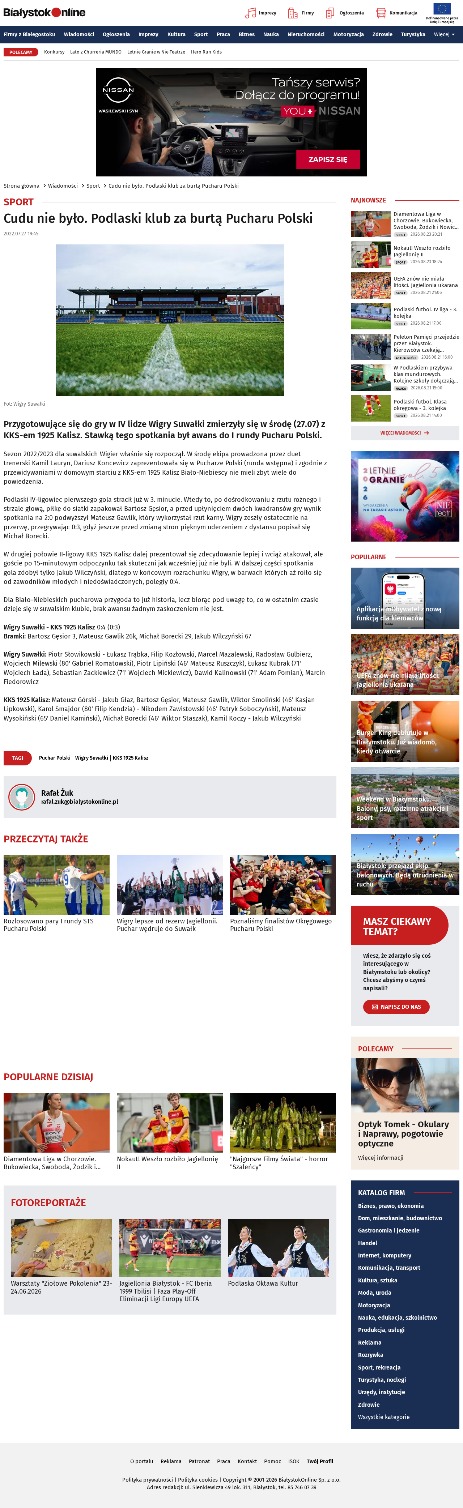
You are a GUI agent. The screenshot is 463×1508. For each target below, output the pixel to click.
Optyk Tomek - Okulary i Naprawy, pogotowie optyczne (403, 1134)
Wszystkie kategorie (384, 1417)
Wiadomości (79, 34)
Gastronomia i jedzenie (389, 1230)
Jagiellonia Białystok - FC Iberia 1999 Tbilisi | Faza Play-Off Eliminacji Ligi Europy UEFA (165, 1291)
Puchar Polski (55, 758)
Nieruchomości (306, 34)
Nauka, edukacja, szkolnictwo (397, 1317)
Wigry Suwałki (91, 758)
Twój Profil (320, 1461)
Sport (201, 34)
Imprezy (267, 13)
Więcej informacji (381, 1157)
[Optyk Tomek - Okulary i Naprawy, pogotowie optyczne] (405, 1085)
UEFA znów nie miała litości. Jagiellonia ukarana (426, 282)
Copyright (234, 1480)
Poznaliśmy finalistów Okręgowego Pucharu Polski (281, 925)
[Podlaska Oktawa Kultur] (278, 1248)
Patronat (199, 1461)
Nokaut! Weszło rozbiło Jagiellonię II (167, 1163)
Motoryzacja (349, 34)
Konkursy (54, 52)
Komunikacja (403, 13)
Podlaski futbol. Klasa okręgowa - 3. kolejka (420, 404)
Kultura (176, 34)
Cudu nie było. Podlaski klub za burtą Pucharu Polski (174, 186)
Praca (223, 34)
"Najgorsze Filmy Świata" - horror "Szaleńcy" (279, 1163)
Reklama (370, 1342)
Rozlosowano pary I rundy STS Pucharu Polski (49, 925)
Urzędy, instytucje (381, 1392)
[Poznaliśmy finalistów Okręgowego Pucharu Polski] (283, 885)
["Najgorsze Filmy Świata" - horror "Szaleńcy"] (283, 1123)
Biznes (247, 34)
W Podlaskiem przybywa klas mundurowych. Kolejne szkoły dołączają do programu (424, 374)
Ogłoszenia (352, 13)
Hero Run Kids (206, 52)
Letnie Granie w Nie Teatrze (156, 52)
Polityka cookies (198, 1480)
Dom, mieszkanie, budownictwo (400, 1218)
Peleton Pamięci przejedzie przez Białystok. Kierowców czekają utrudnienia (426, 343)
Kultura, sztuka (378, 1280)
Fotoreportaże (48, 1202)
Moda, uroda (374, 1292)
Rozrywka (370, 1354)
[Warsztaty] (61, 1248)
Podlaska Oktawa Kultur (263, 1283)
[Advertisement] (170, 1002)
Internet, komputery (384, 1255)
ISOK (294, 1461)
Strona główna (21, 186)
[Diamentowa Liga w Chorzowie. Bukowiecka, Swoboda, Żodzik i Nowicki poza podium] (57, 1123)
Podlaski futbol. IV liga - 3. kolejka (425, 312)
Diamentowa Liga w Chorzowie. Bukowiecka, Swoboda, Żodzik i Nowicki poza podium (50, 1163)
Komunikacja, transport (389, 1267)
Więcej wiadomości (401, 433)
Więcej (442, 34)
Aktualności (406, 358)
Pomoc (272, 1461)
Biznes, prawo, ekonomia (391, 1205)
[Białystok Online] (44, 13)
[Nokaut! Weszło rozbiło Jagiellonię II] (170, 1123)
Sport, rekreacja (379, 1367)
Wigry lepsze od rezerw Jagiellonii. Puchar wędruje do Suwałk (167, 925)
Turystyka (413, 34)
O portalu (141, 1461)
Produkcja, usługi (381, 1330)
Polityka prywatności (147, 1480)
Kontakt (247, 1461)
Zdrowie (382, 34)
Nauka (271, 34)
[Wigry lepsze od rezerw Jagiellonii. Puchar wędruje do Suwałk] (170, 885)
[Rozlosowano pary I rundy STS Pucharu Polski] (57, 885)
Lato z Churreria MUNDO (96, 52)
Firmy (308, 13)
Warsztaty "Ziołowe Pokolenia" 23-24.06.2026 (61, 1287)
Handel (367, 1243)
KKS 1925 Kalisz (130, 758)
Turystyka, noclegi (382, 1379)
